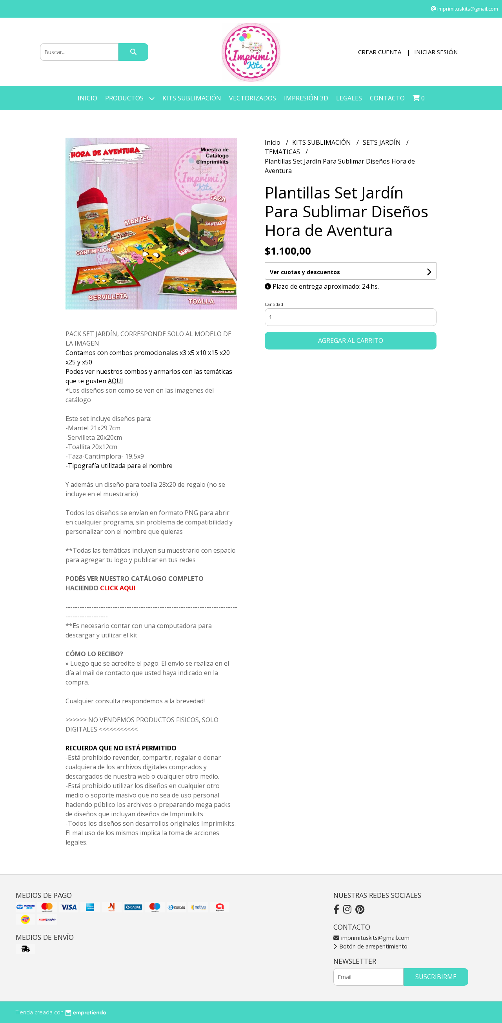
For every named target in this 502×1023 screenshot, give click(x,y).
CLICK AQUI (118, 588)
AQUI (115, 381)
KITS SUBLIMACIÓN (191, 98)
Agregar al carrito (350, 340)
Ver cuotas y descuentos (305, 272)
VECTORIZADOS (252, 98)
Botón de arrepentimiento (372, 946)
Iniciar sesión (436, 52)
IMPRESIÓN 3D (306, 98)
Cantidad (274, 304)
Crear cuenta (379, 52)
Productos (125, 98)
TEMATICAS (283, 151)
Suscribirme (436, 976)
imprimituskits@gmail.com (374, 937)
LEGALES (349, 98)
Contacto (387, 98)
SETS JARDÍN (382, 142)
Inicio (87, 98)
